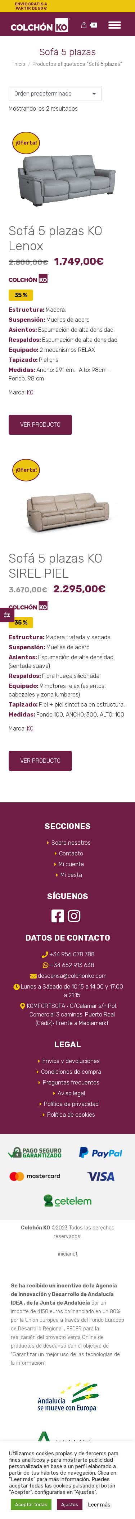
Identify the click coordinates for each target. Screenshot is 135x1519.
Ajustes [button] (69, 1504)
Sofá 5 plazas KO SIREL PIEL (55, 566)
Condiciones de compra (71, 1071)
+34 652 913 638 (72, 965)
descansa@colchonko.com (72, 975)
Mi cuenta (71, 864)
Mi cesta (71, 875)
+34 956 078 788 (72, 954)
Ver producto (40, 424)
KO (30, 392)
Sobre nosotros (71, 842)
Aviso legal (71, 1093)
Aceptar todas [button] (31, 1504)
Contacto (71, 853)
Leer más (99, 1504)
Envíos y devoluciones (71, 1061)
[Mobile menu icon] (114, 25)
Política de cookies (71, 1114)
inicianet (67, 1254)
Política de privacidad (71, 1104)
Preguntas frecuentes (71, 1082)
